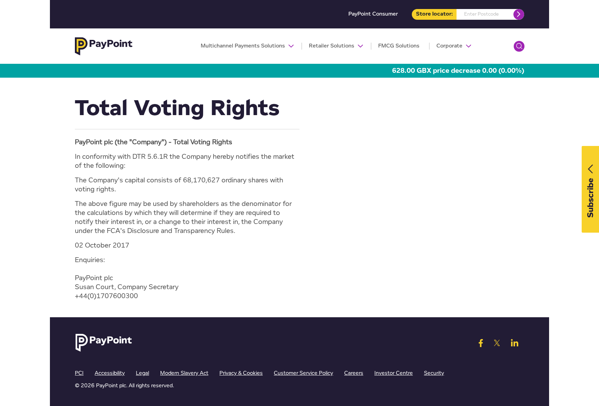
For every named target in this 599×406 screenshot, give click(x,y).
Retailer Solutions (331, 46)
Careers (353, 373)
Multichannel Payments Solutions (243, 46)
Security (434, 373)
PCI (79, 373)
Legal (142, 373)
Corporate (449, 46)
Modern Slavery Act (184, 373)
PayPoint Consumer (373, 14)
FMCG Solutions (398, 46)
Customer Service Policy (303, 373)
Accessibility (110, 373)
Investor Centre (393, 373)
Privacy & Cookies (241, 373)
